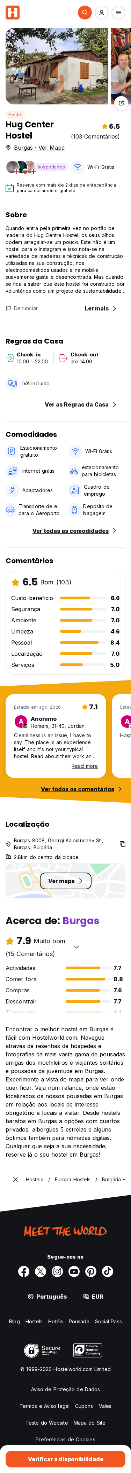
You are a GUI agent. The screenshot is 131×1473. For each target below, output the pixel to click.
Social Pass (108, 1321)
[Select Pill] (85, 12)
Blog (14, 1321)
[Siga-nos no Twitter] (40, 1271)
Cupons (84, 1406)
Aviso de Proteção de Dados (65, 1389)
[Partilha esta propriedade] (121, 103)
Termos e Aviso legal (45, 1406)
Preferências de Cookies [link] (65, 1439)
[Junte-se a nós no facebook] (23, 1271)
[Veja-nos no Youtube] (74, 1271)
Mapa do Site (89, 1423)
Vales (105, 1406)
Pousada (79, 1321)
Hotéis (55, 1321)
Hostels (34, 1321)
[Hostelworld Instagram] (57, 1271)
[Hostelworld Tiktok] (107, 1271)
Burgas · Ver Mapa (39, 147)
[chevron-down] (76, 946)
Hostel (15, 114)
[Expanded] (15, 1179)
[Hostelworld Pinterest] (90, 1271)
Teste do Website (47, 1423)
